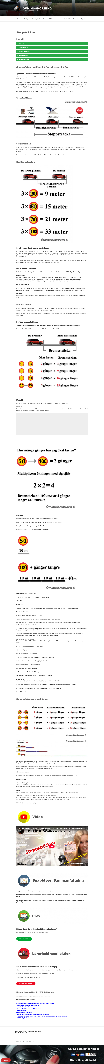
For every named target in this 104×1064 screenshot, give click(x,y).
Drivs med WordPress (28, 1041)
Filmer (44, 19)
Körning (26, 19)
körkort (73, 77)
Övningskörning (37, 8)
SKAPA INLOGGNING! (24, 939)
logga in (83, 19)
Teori (18, 19)
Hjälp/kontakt (66, 19)
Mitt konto (75, 19)
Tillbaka (6, 1060)
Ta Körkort (51, 19)
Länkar (59, 19)
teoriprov (32, 792)
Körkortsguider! (36, 19)
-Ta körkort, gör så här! (22, 1018)
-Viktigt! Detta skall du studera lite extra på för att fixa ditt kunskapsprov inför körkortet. (42, 1016)
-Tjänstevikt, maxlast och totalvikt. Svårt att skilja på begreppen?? (35, 1003)
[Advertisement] (52, 424)
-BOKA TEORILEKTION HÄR (26, 983)
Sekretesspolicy (18, 1041)
